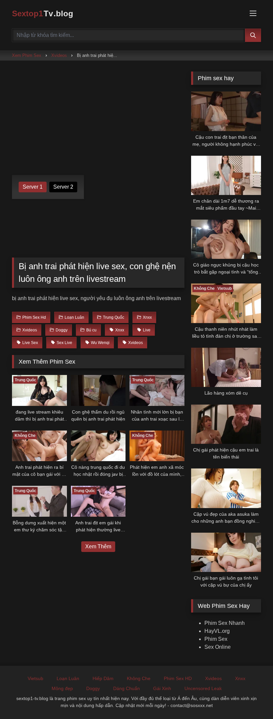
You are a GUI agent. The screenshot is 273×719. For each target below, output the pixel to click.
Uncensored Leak (203, 688)
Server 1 (33, 187)
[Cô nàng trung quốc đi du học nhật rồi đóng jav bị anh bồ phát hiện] (98, 446)
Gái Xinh (162, 688)
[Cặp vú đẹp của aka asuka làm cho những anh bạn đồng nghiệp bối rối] (226, 488)
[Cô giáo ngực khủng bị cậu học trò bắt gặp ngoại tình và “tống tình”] (226, 239)
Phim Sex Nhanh (224, 623)
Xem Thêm (98, 546)
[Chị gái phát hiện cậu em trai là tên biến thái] (226, 424)
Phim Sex (215, 639)
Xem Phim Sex (26, 55)
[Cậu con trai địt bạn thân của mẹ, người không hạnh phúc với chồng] (226, 111)
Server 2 (63, 187)
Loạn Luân (68, 678)
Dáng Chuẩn (126, 688)
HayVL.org (217, 631)
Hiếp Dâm (103, 678)
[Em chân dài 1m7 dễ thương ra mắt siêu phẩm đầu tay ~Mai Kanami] (226, 175)
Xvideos (59, 55)
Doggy (93, 688)
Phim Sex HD (178, 678)
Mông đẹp (62, 688)
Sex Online (217, 647)
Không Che (138, 678)
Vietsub (35, 678)
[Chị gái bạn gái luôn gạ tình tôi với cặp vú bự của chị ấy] (226, 552)
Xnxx (240, 678)
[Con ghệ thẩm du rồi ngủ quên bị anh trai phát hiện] (98, 390)
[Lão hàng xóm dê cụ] (226, 367)
